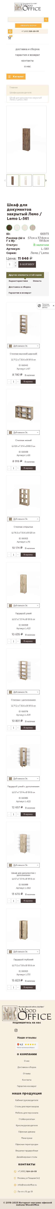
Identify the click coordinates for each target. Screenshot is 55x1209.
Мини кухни (26, 1138)
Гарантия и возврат (27, 54)
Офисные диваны (26, 1132)
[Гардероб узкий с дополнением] (23, 756)
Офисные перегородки (26, 1144)
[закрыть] (53, 305)
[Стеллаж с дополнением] (23, 670)
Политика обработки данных (46, 305)
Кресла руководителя (27, 1125)
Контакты (27, 60)
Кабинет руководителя (26, 1100)
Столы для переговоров (27, 1106)
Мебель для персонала (26, 1113)
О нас (27, 66)
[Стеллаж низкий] (23, 410)
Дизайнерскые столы (27, 1157)
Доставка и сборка (27, 49)
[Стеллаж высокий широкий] (23, 324)
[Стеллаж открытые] (23, 497)
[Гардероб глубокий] (23, 929)
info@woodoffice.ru (27, 1185)
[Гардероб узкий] (23, 583)
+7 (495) (30, 31)
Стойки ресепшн (27, 1119)
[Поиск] (46, 19)
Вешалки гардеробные (27, 1151)
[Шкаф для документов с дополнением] (23, 843)
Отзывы (27, 1073)
